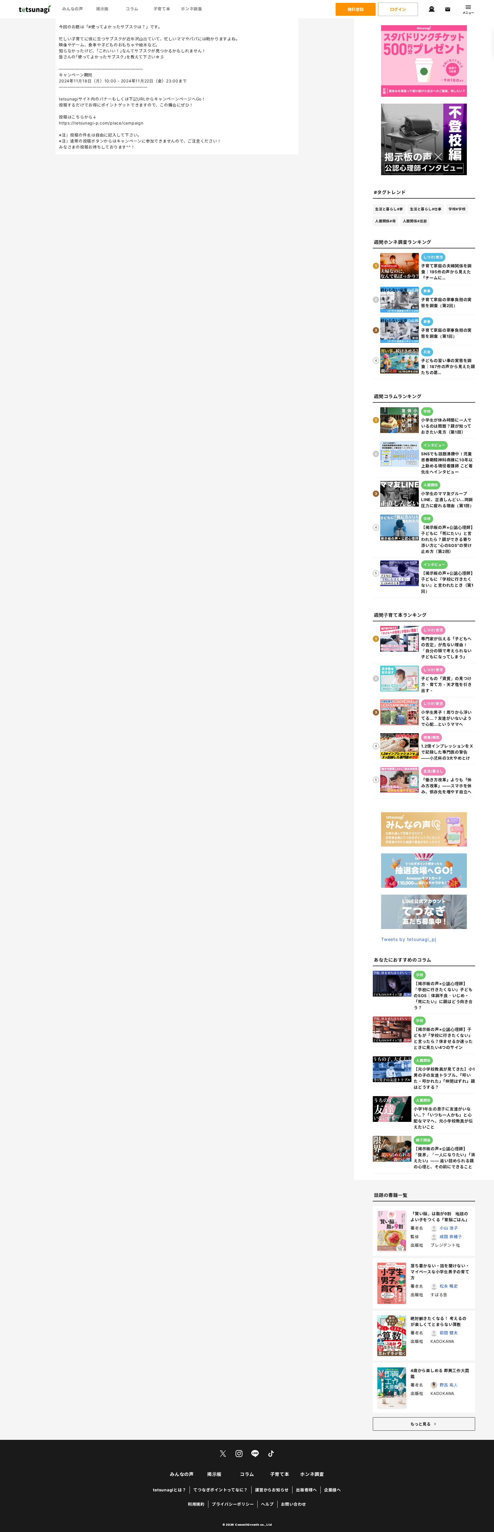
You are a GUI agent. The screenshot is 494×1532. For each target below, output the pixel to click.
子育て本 (162, 8)
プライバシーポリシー (233, 1504)
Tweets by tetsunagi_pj (408, 939)
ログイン (398, 9)
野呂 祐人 (449, 1384)
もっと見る (421, 1424)
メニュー (468, 12)
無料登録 (356, 9)
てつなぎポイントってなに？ (220, 1489)
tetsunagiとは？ (169, 1489)
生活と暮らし (389, 209)
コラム (132, 8)
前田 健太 (449, 1332)
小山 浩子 (449, 1227)
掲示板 (102, 8)
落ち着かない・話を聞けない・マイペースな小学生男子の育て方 (440, 1271)
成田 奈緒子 (451, 1236)
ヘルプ (267, 1504)
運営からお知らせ (272, 1489)
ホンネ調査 (191, 8)
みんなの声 (72, 8)
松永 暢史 (449, 1286)
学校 (457, 209)
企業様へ (332, 1489)
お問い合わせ (293, 1504)
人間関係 (385, 221)
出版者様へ (306, 1489)
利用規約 (196, 1504)
